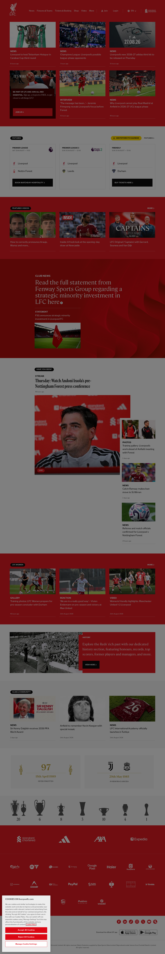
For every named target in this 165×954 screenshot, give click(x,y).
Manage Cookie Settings (26, 944)
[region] (26, 923)
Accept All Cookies (26, 930)
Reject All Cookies (26, 937)
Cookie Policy (31, 924)
